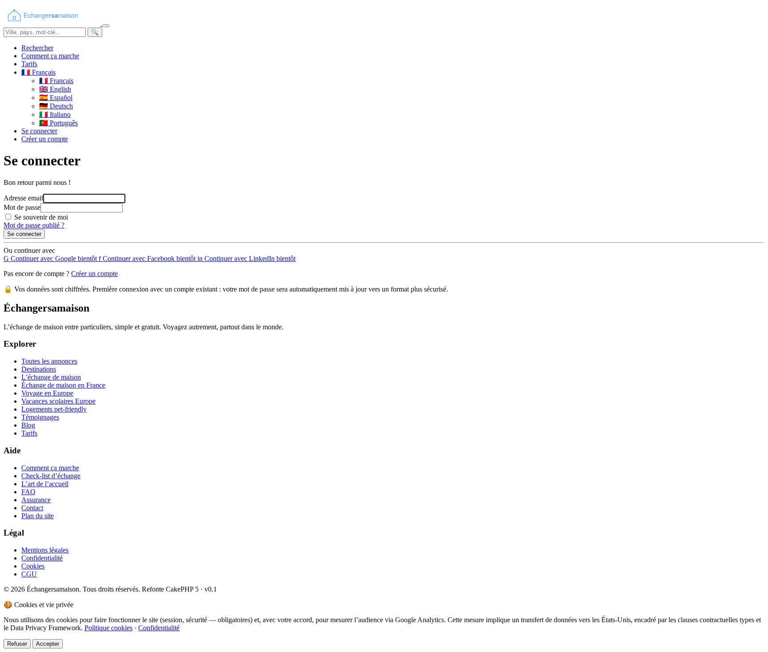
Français (56, 80)
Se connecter (39, 131)
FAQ (28, 492)
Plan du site (37, 516)
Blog (28, 425)
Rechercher (37, 48)
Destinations (38, 369)
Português (58, 123)
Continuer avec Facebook (147, 258)
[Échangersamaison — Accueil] (53, 23)
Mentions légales (44, 550)
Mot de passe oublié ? (34, 225)
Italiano (55, 114)
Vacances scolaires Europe (58, 401)
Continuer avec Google (50, 258)
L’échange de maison (51, 377)
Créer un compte (44, 139)
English (55, 89)
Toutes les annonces (49, 361)
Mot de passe (22, 207)
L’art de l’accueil (44, 484)
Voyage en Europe (47, 393)
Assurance (36, 500)
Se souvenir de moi (41, 217)
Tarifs (29, 64)
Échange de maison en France (63, 385)
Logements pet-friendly (54, 409)
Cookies (32, 566)
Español (55, 97)
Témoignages (40, 417)
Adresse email (23, 198)
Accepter (47, 643)
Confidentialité (42, 558)
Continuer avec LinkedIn (246, 258)
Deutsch (56, 106)
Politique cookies (108, 628)
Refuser (17, 643)
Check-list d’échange (50, 476)
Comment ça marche (50, 56)
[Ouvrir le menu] (105, 25)
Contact (32, 508)
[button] (38, 72)
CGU (29, 574)
